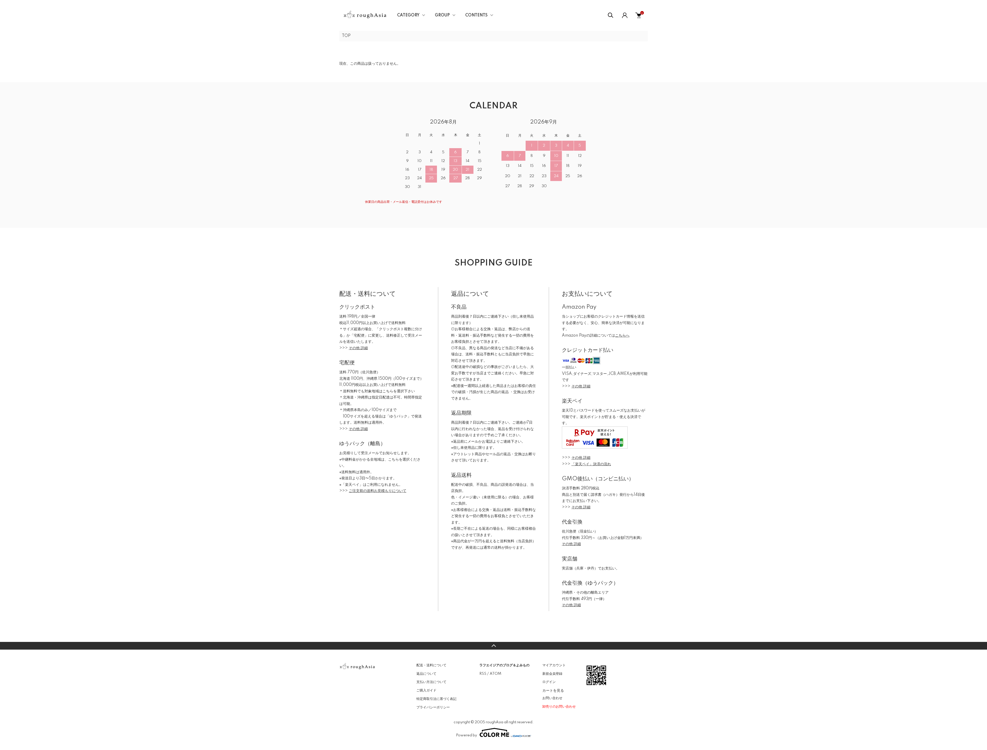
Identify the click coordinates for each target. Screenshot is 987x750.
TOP (346, 36)
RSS (482, 674)
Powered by (466, 735)
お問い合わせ (552, 698)
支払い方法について (431, 682)
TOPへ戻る (493, 646)
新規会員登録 (552, 674)
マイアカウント (554, 665)
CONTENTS (476, 15)
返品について (426, 674)
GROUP (442, 15)
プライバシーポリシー (433, 707)
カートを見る (553, 690)
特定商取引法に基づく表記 (436, 699)
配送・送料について (431, 665)
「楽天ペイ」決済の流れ (591, 464)
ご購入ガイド (426, 690)
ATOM (495, 674)
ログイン (549, 682)
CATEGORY (408, 15)
